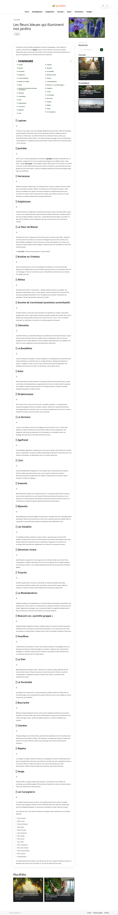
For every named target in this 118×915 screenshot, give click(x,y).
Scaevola (49, 64)
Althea (20, 85)
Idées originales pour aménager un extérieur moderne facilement (91, 106)
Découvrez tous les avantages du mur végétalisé (58, 896)
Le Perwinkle (50, 95)
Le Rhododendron (52, 81)
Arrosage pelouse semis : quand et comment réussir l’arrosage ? (90, 73)
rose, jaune (28, 163)
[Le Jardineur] (59, 6)
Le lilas (49, 91)
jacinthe (49, 159)
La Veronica (21, 106)
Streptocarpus (22, 103)
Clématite (21, 93)
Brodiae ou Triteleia (23, 81)
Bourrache (49, 98)
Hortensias (21, 71)
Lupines (20, 64)
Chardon (49, 102)
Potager (17, 34)
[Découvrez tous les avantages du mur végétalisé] (59, 890)
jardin (35, 50)
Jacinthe (20, 68)
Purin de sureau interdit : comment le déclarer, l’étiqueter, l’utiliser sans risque (90, 92)
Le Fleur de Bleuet (23, 78)
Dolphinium (21, 75)
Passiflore (49, 88)
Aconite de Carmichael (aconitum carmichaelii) (27, 89)
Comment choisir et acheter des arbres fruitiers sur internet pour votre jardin (27, 895)
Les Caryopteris (51, 112)
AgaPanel (21, 110)
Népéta (49, 105)
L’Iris (19, 113)
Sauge (48, 108)
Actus (16, 892)
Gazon (82, 70)
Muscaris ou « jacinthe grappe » (56, 85)
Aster (19, 100)
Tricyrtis (49, 78)
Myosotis (49, 68)
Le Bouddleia (22, 96)
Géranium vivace (51, 75)
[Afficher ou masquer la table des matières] (52, 61)
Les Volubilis (50, 71)
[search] (103, 5)
